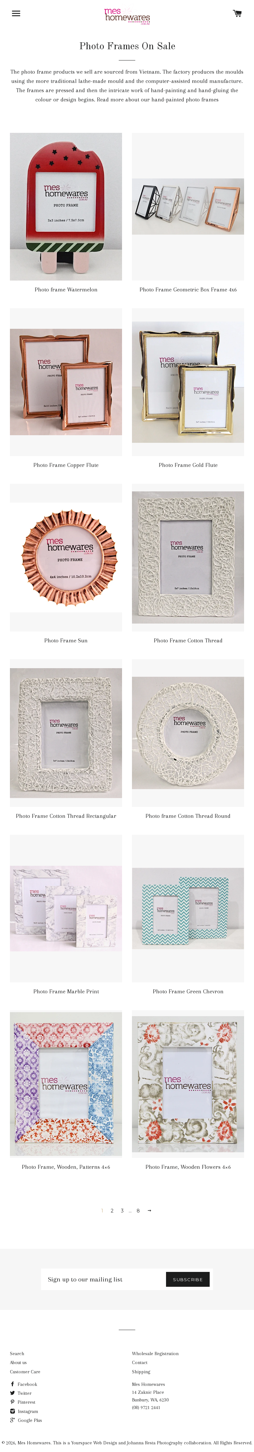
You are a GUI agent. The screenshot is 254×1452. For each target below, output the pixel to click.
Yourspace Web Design (94, 1442)
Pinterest (25, 1402)
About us (18, 1362)
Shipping (141, 1371)
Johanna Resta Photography (155, 1442)
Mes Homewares (34, 1442)
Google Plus (29, 1420)
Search (17, 1353)
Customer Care (25, 1371)
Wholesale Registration (155, 1353)
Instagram (27, 1411)
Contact (140, 1362)
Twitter (23, 1393)
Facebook (26, 1384)
